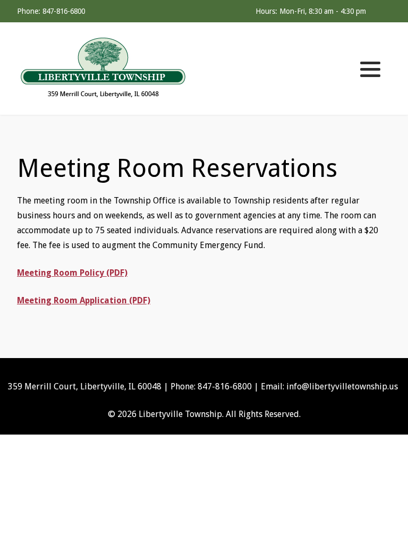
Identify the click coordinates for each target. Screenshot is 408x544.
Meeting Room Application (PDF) (83, 300)
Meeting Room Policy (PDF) (72, 273)
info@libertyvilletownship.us (342, 386)
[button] (370, 69)
